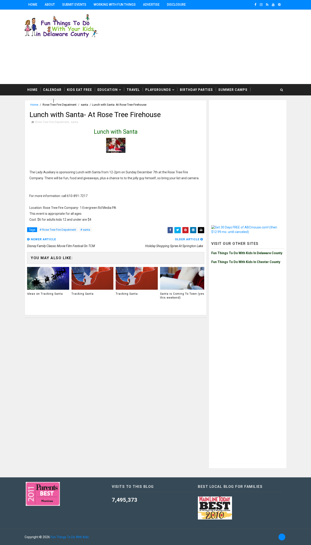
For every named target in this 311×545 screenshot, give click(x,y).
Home (32, 4)
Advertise (151, 4)
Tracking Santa (82, 293)
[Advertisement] (247, 130)
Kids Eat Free (79, 90)
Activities (37, 101)
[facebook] (255, 4)
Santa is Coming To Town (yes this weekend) (182, 295)
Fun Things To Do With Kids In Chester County (245, 262)
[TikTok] (281, 537)
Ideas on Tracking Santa (45, 293)
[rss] (267, 4)
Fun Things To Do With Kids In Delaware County (246, 253)
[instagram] (261, 4)
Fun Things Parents (75, 101)
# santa (85, 229)
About (50, 4)
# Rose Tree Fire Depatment (58, 229)
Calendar (52, 90)
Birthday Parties (196, 90)
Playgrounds (158, 90)
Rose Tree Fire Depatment (52, 122)
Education (107, 90)
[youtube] (273, 4)
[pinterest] (279, 4)
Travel (133, 90)
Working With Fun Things (115, 4)
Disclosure (176, 4)
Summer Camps (232, 90)
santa (74, 122)
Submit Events (74, 4)
